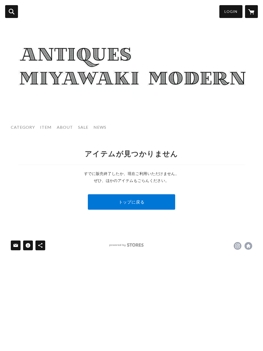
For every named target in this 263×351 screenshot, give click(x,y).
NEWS (99, 127)
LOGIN (230, 11)
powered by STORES (126, 245)
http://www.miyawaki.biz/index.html (248, 246)
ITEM (46, 127)
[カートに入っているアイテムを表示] (251, 11)
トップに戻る (132, 201)
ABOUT (65, 127)
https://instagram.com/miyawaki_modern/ (237, 246)
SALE (83, 127)
